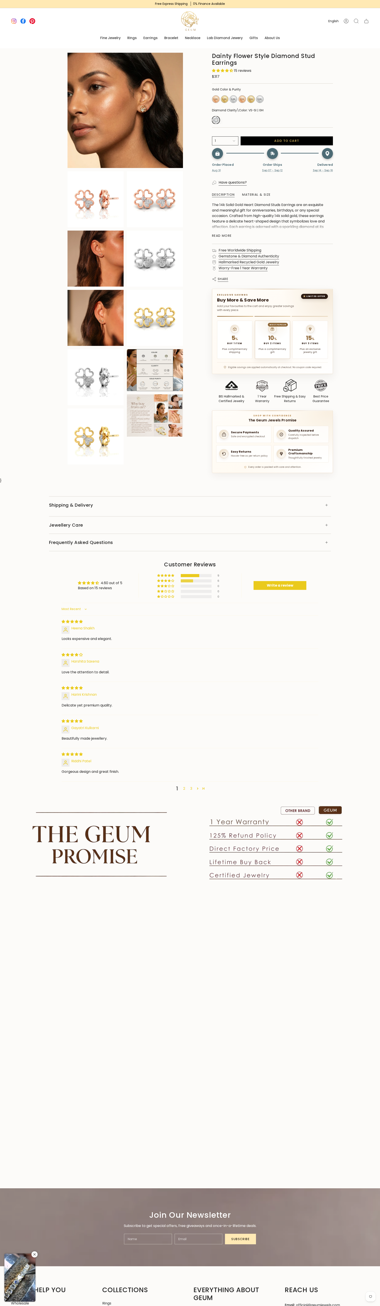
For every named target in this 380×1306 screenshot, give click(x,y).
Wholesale (20, 1303)
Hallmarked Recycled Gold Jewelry (249, 262)
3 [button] (191, 788)
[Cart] (366, 21)
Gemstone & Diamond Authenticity (249, 256)
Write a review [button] (280, 585)
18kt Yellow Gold (251, 99)
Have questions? (233, 182)
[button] (223, 70)
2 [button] (184, 788)
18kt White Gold (260, 99)
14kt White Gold (233, 99)
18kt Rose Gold (242, 99)
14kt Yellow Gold (224, 99)
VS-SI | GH (216, 120)
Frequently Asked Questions (81, 542)
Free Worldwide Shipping (240, 250)
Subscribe (240, 1239)
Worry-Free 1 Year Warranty (243, 268)
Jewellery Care (66, 525)
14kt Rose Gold (216, 99)
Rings (106, 1303)
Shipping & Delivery (71, 505)
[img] (72, 621)
